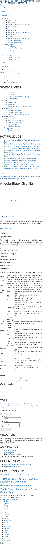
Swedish (6, 534)
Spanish (6, 532)
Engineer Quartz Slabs (15, 42)
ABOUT (3, 12)
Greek (6, 517)
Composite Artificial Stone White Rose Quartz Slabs (20, 160)
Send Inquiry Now (5, 228)
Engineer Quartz (9, 36)
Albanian (6, 503)
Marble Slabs (12, 34)
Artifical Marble (8, 44)
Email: (6, 454)
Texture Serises (12, 52)
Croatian (6, 507)
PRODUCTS (5, 16)
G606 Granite (23, 176)
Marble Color (12, 30)
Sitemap (14, 499)
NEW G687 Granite (19, 178)
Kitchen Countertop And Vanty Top (18, 24)
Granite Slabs (12, 22)
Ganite (6, 19)
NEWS (3, 63)
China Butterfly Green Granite (9, 176)
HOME (3, 8)
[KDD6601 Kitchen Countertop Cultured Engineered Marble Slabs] (21, 475)
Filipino (6, 513)
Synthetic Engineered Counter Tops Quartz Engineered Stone (23, 144)
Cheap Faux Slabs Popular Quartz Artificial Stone (19, 164)
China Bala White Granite (8, 404)
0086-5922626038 (9, 452)
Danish (6, 509)
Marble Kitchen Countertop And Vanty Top (21, 32)
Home (6, 75)
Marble (6, 28)
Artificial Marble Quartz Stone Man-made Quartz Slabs (21, 168)
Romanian (7, 528)
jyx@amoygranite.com (15, 454)
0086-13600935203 (10, 450)
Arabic (6, 505)
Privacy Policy (6, 499)
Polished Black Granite (7, 406)
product (6, 77)
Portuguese (7, 526)
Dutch (6, 511)
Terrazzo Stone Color (14, 58)
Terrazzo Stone (8, 56)
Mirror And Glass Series (15, 48)
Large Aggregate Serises (15, 50)
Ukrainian (7, 538)
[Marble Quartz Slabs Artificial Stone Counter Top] (16, 485)
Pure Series (11, 46)
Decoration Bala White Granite (26, 404)
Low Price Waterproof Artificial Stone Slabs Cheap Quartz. (22, 148)
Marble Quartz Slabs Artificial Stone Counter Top (18, 490)
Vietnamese (7, 540)
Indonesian (7, 521)
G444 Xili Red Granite (22, 406)
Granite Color (12, 21)
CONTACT (4, 66)
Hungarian (7, 519)
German (6, 515)
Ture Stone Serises (14, 54)
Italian (6, 522)
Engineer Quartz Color (15, 40)
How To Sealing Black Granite (13, 466)
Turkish (6, 536)
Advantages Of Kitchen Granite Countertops (17, 465)
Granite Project (12, 26)
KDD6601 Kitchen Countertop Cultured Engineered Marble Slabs (20, 480)
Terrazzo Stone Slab (14, 60)
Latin (5, 524)
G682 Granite (32, 176)
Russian (6, 530)
